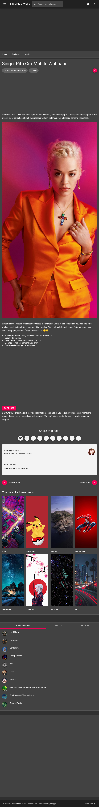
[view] (13, 523)
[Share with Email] (59, 438)
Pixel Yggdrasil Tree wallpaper (22, 695)
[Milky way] (13, 581)
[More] (78, 438)
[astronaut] (62, 581)
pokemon (30, 551)
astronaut (55, 609)
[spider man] (86, 523)
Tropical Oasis (16, 703)
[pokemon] (37, 523)
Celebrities (22, 327)
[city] (86, 581)
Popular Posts (23, 626)
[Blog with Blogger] (65, 438)
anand (17, 451)
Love (12, 671)
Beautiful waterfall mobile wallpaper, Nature (28, 687)
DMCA (24, 804)
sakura (12, 679)
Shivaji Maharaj (16, 656)
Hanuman (14, 640)
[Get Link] (72, 438)
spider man (80, 551)
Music (29, 454)
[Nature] (62, 523)
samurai (30, 609)
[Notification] (88, 4)
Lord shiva (14, 648)
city (76, 609)
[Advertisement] (49, 29)
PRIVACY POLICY (34, 804)
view (4, 551)
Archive (85, 626)
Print (35, 70)
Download (9, 408)
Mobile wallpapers (64, 327)
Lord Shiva (14, 632)
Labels (58, 626)
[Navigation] (5, 4)
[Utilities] (94, 4)
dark (11, 664)
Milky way (6, 609)
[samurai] (37, 581)
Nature (54, 551)
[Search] (34, 4)
